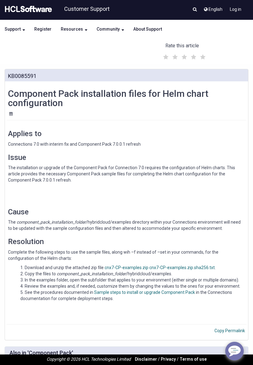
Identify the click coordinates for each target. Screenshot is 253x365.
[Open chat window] (234, 351)
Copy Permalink (229, 330)
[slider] (183, 56)
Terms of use (193, 359)
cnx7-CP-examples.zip (126, 267)
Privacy (168, 359)
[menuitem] (212, 7)
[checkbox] (165, 55)
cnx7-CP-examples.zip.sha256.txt (182, 267)
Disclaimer (146, 359)
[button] (194, 10)
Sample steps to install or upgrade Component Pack (144, 292)
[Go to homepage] (27, 9)
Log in (235, 9)
